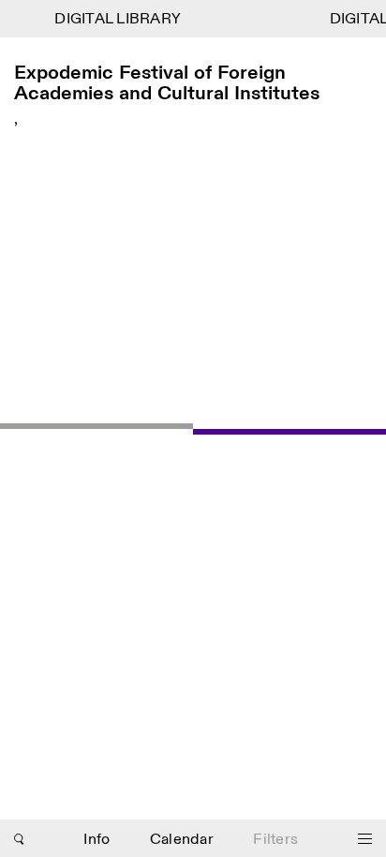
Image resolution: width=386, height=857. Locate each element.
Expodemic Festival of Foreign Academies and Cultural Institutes (166, 84)
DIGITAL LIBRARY (116, 19)
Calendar (182, 840)
